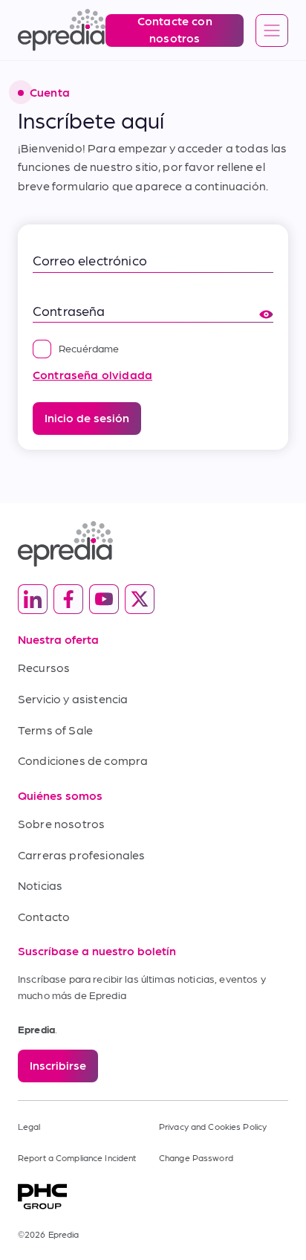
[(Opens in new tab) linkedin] (33, 599)
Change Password (196, 1157)
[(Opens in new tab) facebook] (68, 599)
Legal (29, 1126)
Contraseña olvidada (92, 374)
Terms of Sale (55, 730)
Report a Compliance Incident (77, 1157)
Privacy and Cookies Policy (213, 1126)
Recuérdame (89, 348)
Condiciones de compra (83, 760)
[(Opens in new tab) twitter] (140, 599)
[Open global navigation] (271, 31)
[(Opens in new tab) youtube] (104, 599)
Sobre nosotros (61, 823)
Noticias (40, 885)
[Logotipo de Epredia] (153, 543)
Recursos (44, 667)
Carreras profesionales (82, 854)
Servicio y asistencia (73, 698)
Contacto (44, 916)
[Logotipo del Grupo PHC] (153, 1196)
